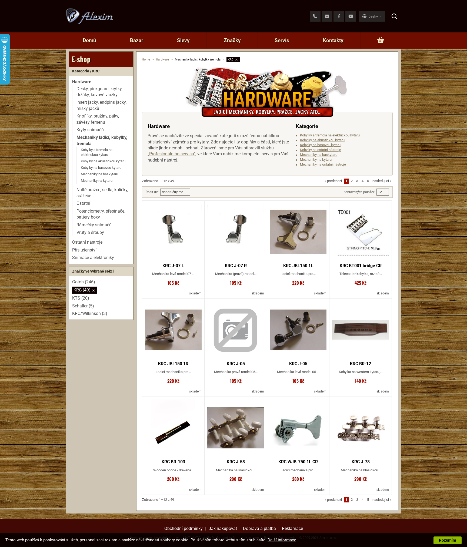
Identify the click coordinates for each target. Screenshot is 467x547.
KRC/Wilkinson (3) (89, 313)
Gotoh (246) (83, 281)
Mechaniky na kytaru (316, 159)
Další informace (282, 540)
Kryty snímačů (90, 129)
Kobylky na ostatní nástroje (320, 150)
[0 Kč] (381, 40)
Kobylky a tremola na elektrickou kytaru (330, 135)
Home (146, 59)
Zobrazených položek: (359, 192)
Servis (282, 40)
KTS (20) (80, 298)
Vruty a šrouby (90, 232)
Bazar (136, 40)
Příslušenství (84, 250)
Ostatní (83, 203)
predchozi (333, 181)
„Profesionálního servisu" (171, 153)
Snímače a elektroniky (93, 257)
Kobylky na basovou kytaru (320, 145)
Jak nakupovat (223, 528)
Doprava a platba (259, 528)
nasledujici (381, 181)
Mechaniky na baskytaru (318, 155)
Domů (89, 40)
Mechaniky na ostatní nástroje (323, 164)
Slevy (183, 40)
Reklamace (292, 528)
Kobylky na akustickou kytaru (322, 140)
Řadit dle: (152, 192)
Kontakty (333, 40)
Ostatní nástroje (87, 242)
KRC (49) (82, 290)
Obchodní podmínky (183, 528)
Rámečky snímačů (94, 224)
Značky (232, 40)
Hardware (162, 59)
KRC (231, 59)
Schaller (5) (83, 305)
